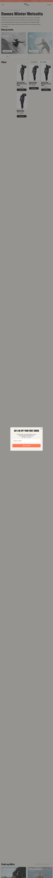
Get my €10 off (26, 445)
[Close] (41, 428)
